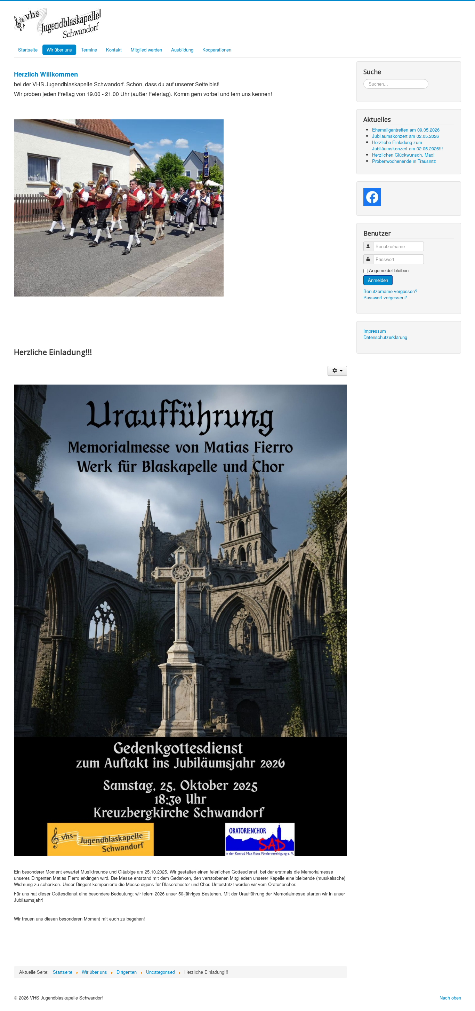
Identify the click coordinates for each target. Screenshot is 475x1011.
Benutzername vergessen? (390, 291)
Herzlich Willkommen (46, 74)
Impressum (374, 331)
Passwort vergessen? (385, 297)
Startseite (28, 49)
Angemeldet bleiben (389, 270)
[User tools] (337, 371)
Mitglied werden (146, 49)
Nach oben (450, 997)
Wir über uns (59, 49)
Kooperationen (216, 49)
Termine (89, 49)
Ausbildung (182, 49)
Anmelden (378, 280)
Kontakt (114, 49)
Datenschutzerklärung (385, 337)
